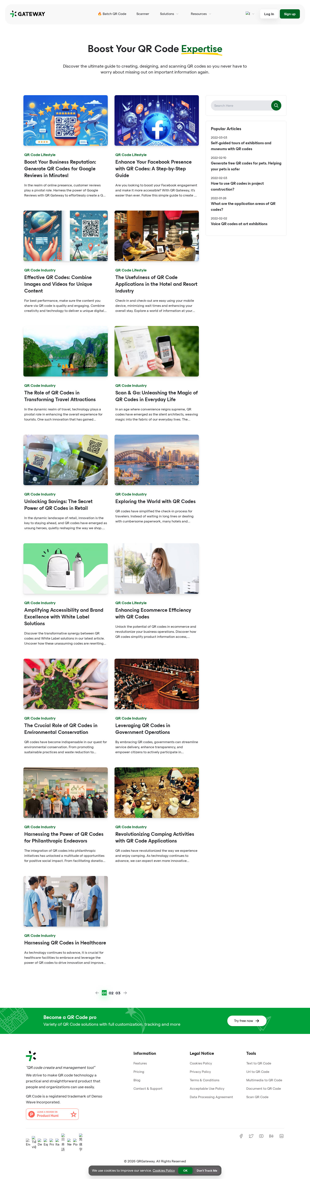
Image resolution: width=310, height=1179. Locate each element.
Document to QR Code (263, 1088)
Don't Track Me (207, 1170)
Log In (269, 14)
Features (140, 1063)
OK (185, 1170)
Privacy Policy (200, 1072)
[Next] (125, 992)
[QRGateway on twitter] (251, 1136)
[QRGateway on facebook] (241, 1136)
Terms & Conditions (204, 1080)
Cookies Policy (201, 1063)
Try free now (243, 1021)
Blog (136, 1080)
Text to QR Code (258, 1063)
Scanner (142, 14)
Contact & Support (147, 1088)
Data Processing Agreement (211, 1097)
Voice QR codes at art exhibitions (239, 224)
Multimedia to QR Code (264, 1080)
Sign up (290, 14)
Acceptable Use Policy (207, 1088)
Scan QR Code (257, 1097)
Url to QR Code (257, 1072)
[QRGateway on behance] (271, 1136)
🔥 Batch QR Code (112, 14)
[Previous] (97, 992)
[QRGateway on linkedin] (281, 1136)
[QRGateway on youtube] (261, 1136)
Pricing (138, 1072)
